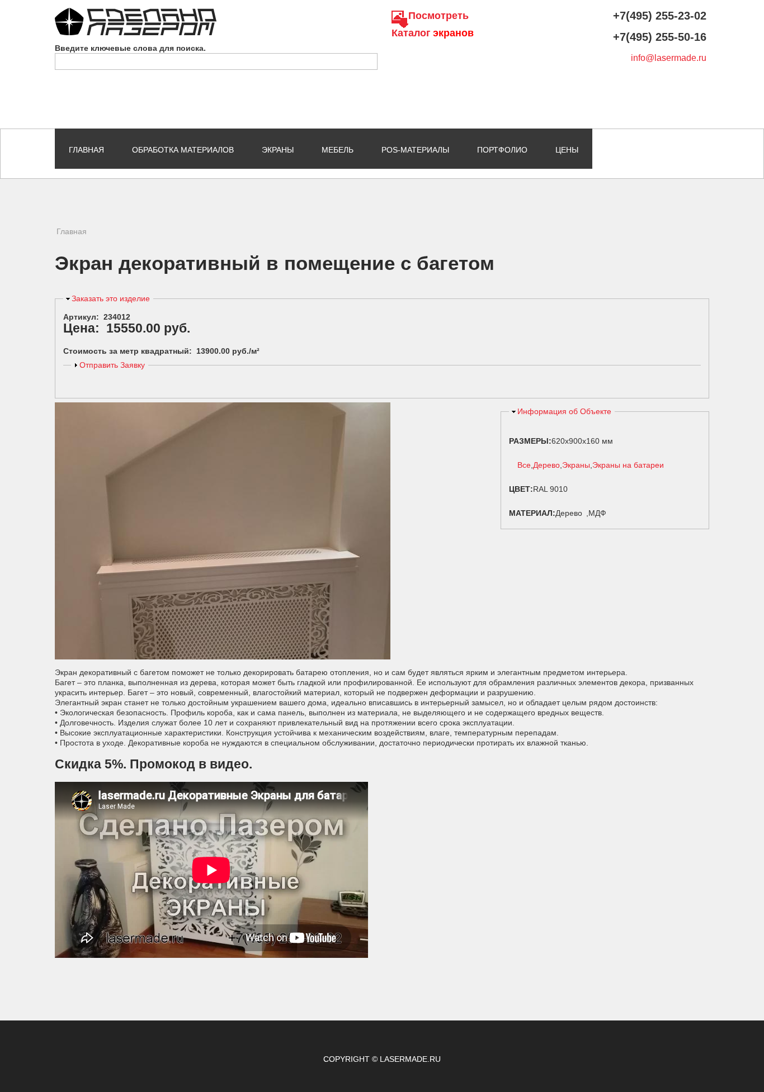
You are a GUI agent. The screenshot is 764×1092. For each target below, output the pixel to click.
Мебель (337, 149)
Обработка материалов (183, 149)
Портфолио (502, 149)
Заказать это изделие (111, 298)
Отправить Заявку (112, 364)
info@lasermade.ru (668, 58)
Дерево (546, 464)
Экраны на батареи (628, 464)
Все (524, 464)
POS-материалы (415, 149)
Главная (86, 149)
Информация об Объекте (564, 411)
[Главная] (135, 12)
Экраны (278, 149)
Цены (566, 149)
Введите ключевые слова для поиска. (130, 48)
